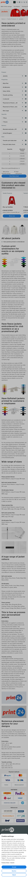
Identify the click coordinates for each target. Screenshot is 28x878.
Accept (14, 867)
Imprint (12, 862)
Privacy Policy (5, 862)
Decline (14, 871)
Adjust (14, 875)
